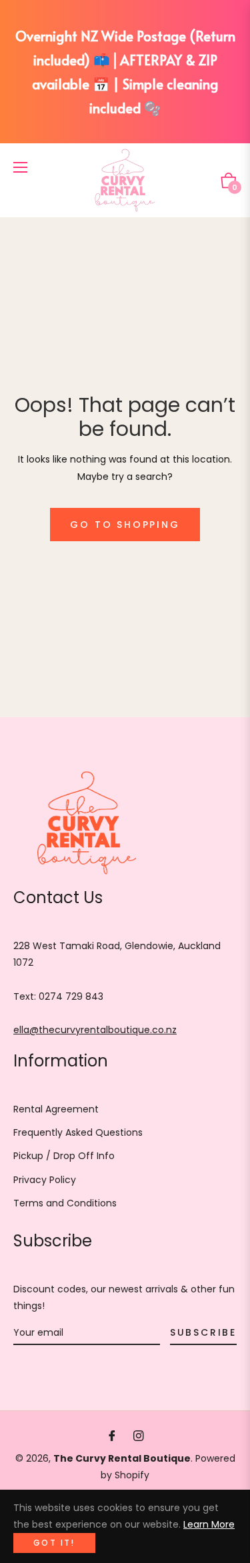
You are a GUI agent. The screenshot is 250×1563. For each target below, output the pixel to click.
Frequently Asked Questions (78, 1132)
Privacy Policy (44, 1179)
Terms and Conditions (65, 1203)
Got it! (54, 1542)
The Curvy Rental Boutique (122, 1458)
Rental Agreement (56, 1109)
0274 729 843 (71, 996)
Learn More (209, 1524)
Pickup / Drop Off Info (64, 1155)
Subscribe (203, 1332)
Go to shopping (124, 524)
